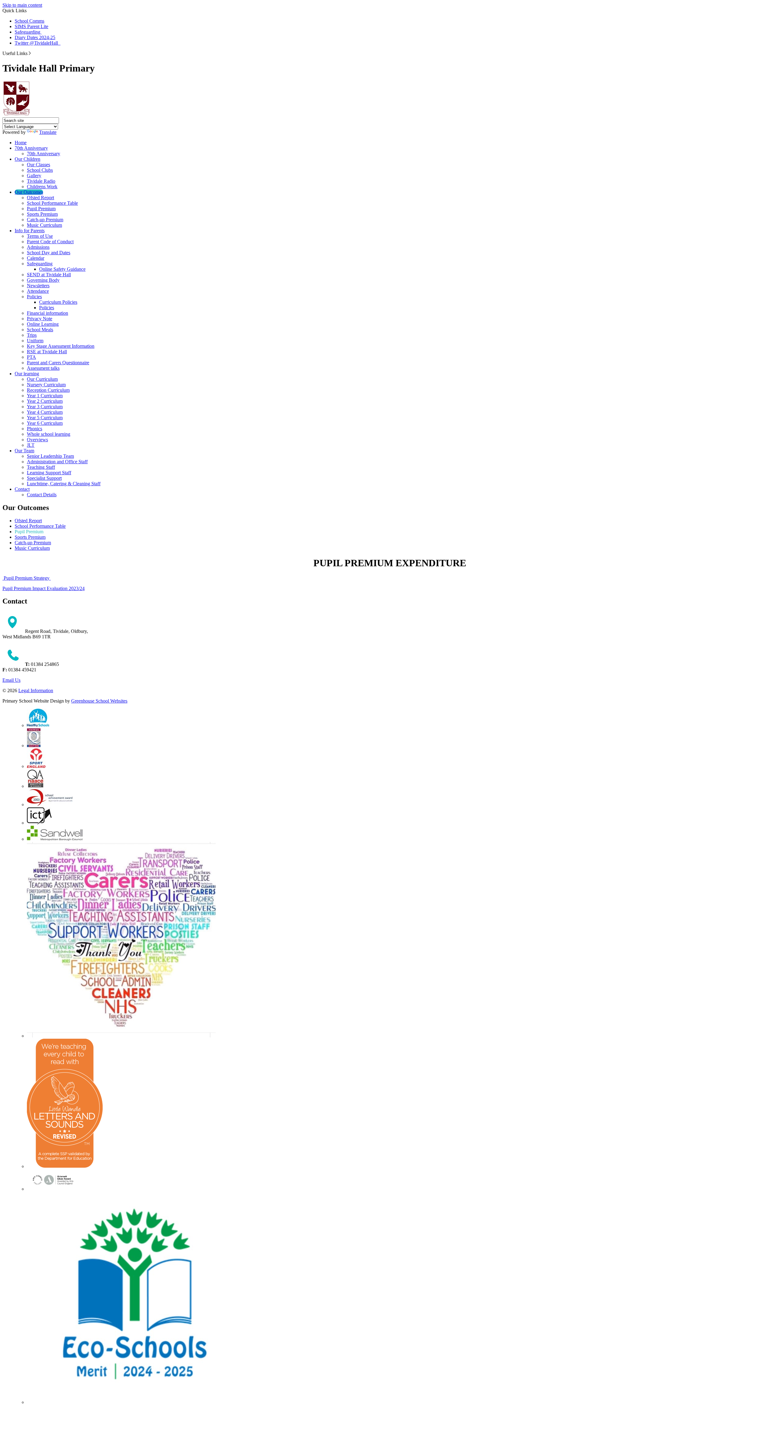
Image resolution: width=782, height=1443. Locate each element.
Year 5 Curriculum (45, 417)
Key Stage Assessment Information (60, 346)
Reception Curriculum (48, 390)
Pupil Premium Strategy (26, 578)
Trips (32, 335)
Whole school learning (48, 434)
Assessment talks (43, 368)
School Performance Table (52, 203)
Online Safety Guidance (62, 269)
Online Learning (43, 324)
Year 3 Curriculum (45, 406)
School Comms (29, 21)
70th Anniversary (31, 148)
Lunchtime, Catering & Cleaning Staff (63, 483)
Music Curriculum (44, 225)
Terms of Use (40, 236)
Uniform (35, 340)
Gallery (34, 175)
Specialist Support (44, 478)
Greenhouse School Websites (99, 700)
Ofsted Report (40, 197)
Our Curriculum (42, 379)
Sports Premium (42, 214)
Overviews (37, 439)
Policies (34, 296)
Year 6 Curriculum (45, 423)
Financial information (47, 313)
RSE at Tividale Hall (47, 351)
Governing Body (43, 280)
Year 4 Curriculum (45, 412)
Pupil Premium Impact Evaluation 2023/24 (43, 588)
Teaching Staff (41, 467)
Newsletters (38, 285)
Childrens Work (42, 186)
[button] (30, 53)
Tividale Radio (41, 181)
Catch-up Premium (45, 219)
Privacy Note (39, 318)
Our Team (24, 450)
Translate (48, 132)
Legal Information (35, 690)
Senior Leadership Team (50, 456)
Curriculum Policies (58, 302)
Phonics (34, 428)
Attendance (38, 291)
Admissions (38, 247)
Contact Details (42, 494)
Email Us (11, 680)
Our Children (27, 159)
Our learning (27, 373)
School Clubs (40, 170)
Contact (22, 489)
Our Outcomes (29, 192)
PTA (31, 357)
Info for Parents (30, 230)
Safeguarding (28, 32)
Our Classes (38, 164)
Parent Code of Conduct (50, 241)
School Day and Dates (48, 252)
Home (21, 142)
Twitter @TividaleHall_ (37, 43)
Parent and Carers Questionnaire (58, 362)
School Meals (40, 329)
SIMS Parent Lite (31, 26)
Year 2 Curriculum (45, 401)
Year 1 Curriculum (45, 395)
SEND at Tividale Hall (49, 274)
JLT (31, 445)
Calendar (35, 258)
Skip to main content (22, 5)
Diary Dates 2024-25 (35, 37)
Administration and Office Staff (57, 461)
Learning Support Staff (49, 472)
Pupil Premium (41, 208)
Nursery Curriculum (46, 384)
